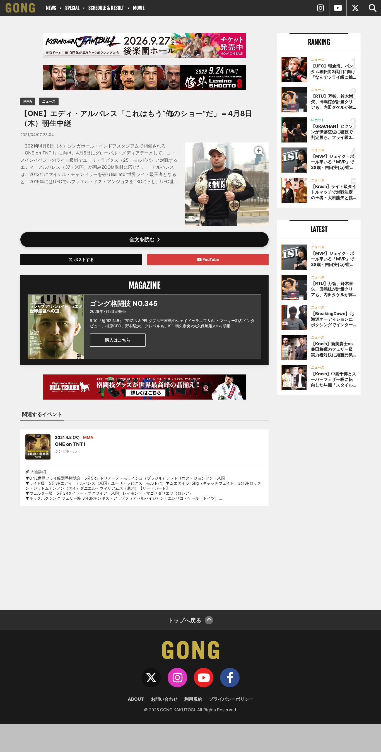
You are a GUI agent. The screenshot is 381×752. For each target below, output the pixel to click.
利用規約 (193, 699)
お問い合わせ (164, 699)
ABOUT (136, 699)
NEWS (51, 8)
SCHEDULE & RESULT (106, 8)
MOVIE (138, 8)
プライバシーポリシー (231, 699)
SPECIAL (72, 8)
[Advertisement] (144, 555)
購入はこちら (117, 340)
